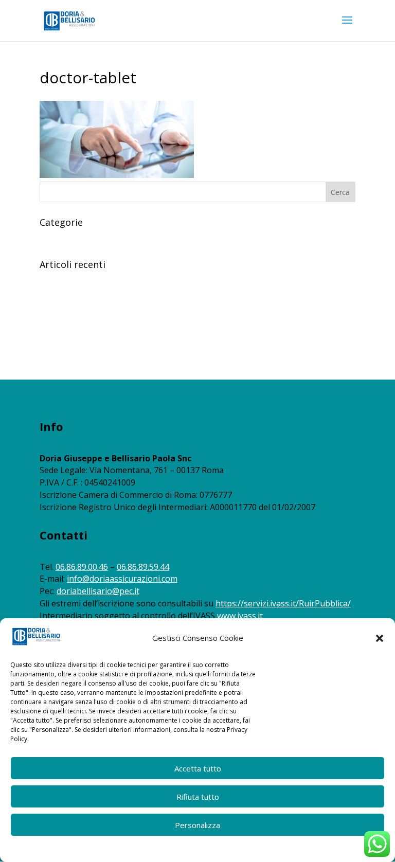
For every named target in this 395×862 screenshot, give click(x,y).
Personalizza (197, 825)
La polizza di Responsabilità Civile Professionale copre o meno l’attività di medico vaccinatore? (196, 280)
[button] (379, 638)
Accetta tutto (197, 768)
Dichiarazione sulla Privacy (217, 847)
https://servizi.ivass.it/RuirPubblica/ (283, 603)
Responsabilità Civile (73, 238)
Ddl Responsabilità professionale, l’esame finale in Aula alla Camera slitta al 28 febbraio (185, 327)
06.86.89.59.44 (143, 566)
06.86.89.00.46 (82, 566)
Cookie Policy (153, 847)
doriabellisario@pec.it (98, 591)
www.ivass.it (240, 615)
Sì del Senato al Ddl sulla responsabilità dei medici (122, 343)
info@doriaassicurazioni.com (122, 578)
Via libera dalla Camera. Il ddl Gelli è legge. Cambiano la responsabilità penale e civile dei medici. (197, 311)
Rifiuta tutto (197, 797)
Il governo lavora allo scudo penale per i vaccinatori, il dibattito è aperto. (159, 295)
